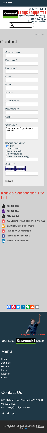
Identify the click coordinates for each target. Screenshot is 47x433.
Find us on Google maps (19, 231)
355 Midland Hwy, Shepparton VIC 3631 (37, 20)
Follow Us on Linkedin (18, 241)
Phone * (9, 84)
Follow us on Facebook (18, 236)
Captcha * (9, 164)
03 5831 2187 (13, 211)
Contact (41, 34)
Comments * (11, 125)
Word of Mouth (15, 151)
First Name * (11, 60)
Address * (9, 92)
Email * (8, 76)
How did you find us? (15, 143)
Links (4, 370)
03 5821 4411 (37, 9)
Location (5, 373)
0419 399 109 (13, 216)
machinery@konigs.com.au (20, 226)
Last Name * (11, 68)
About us (6, 362)
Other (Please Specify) (18, 156)
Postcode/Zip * (12, 109)
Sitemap (9, 425)
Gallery (5, 366)
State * (8, 117)
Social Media (14, 148)
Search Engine (15, 154)
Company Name (12, 52)
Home (35, 34)
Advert (11, 146)
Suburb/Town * (12, 101)
